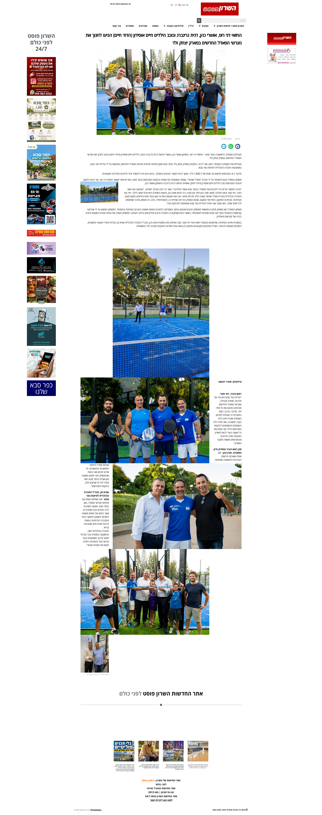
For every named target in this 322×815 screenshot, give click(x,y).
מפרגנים (143, 25)
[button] (237, 146)
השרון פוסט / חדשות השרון (230, 25)
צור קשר (116, 25)
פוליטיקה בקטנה (175, 25)
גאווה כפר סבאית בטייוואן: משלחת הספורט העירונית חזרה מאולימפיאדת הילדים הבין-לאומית (174, 767)
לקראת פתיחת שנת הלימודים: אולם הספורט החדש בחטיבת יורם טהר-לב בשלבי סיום (198, 766)
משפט (155, 25)
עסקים (205, 25)
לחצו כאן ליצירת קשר (161, 800)
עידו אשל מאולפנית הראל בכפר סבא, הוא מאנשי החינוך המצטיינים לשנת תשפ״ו (149, 766)
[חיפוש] (199, 20)
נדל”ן (191, 25)
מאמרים (130, 25)
